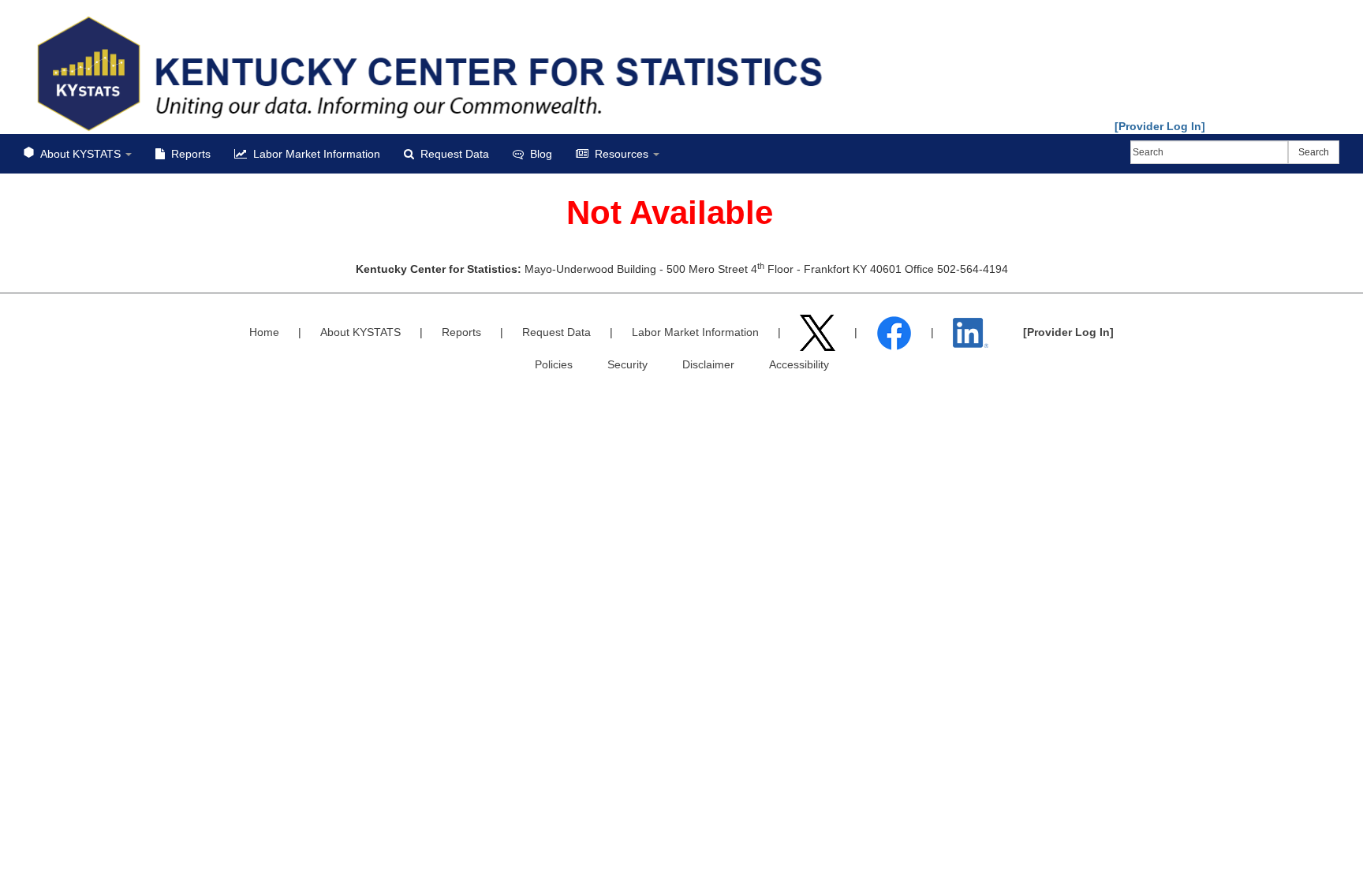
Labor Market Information (313, 153)
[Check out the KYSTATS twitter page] (819, 332)
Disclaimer (708, 364)
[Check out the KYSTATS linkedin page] (972, 332)
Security (627, 364)
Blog (538, 153)
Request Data (451, 153)
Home (264, 332)
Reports (188, 153)
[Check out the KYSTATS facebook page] (895, 332)
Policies (554, 364)
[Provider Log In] (1160, 126)
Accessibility (799, 364)
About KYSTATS (80, 153)
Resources (622, 153)
